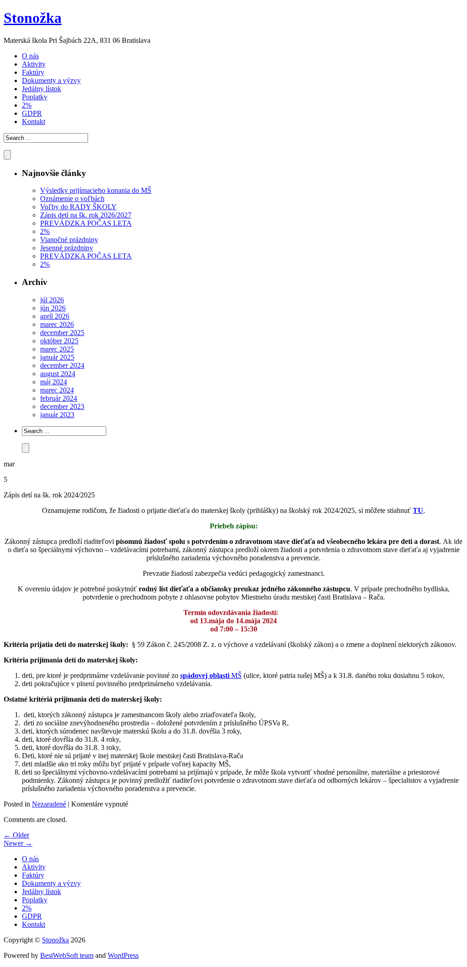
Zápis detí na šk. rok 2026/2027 (85, 215)
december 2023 (62, 406)
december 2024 (62, 365)
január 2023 (57, 415)
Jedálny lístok (41, 89)
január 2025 (57, 357)
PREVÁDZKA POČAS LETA (86, 223)
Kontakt (33, 121)
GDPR (32, 113)
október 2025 (59, 341)
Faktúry (33, 72)
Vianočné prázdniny (69, 239)
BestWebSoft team (66, 955)
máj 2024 (53, 382)
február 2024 (58, 398)
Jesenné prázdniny (66, 248)
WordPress (123, 955)
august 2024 (57, 373)
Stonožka (33, 18)
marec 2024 (57, 390)
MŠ (235, 675)
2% (26, 105)
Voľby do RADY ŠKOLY (78, 207)
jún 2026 (53, 308)
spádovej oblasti (204, 675)
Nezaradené (49, 804)
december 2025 (62, 332)
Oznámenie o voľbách (72, 198)
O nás (30, 56)
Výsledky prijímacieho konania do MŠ (95, 190)
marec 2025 (57, 349)
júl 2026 (52, 300)
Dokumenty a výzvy (51, 80)
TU (418, 510)
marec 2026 (57, 324)
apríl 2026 (54, 316)
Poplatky (34, 97)
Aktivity (34, 64)
